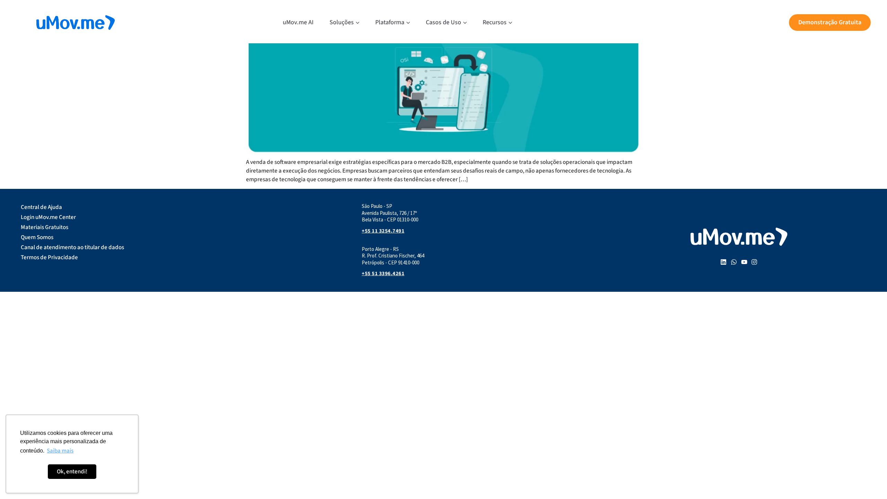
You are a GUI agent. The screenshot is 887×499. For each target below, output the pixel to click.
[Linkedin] (724, 262)
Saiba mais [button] (60, 451)
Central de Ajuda (41, 207)
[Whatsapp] (734, 262)
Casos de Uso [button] (443, 22)
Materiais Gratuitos (44, 227)
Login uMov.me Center (48, 217)
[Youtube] (744, 262)
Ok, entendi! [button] (72, 471)
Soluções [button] (342, 22)
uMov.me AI (298, 22)
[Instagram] (754, 262)
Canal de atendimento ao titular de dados (72, 247)
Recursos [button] (495, 22)
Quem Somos (37, 237)
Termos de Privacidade (49, 257)
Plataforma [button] (389, 22)
